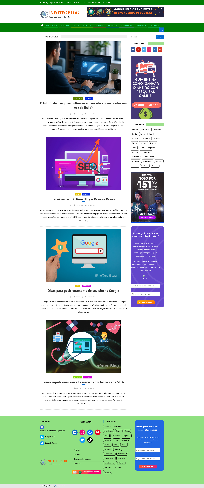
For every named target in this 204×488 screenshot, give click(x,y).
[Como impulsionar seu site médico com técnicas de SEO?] (83, 346)
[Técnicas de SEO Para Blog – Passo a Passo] (83, 163)
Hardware (99, 25)
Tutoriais (153, 25)
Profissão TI (126, 25)
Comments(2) (91, 388)
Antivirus (135, 129)
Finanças (64, 25)
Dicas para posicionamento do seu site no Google (83, 290)
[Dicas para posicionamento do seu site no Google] (83, 255)
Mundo (142, 147)
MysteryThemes (60, 486)
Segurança (135, 161)
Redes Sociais (149, 156)
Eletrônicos (136, 138)
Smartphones (147, 161)
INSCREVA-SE (147, 466)
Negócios (77, 377)
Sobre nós (106, 2)
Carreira (134, 134)
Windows (155, 166)
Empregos (146, 138)
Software (140, 25)
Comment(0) (91, 114)
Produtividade (146, 152)
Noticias (86, 25)
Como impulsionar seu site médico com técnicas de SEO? (83, 382)
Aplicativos (50, 25)
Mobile (134, 147)
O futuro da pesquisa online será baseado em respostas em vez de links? (83, 105)
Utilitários (86, 286)
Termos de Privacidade (91, 2)
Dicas (75, 25)
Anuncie (69, 2)
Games (134, 143)
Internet (111, 25)
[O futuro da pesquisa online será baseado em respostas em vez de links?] (83, 67)
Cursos (142, 134)
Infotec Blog (79, 114)
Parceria (77, 2)
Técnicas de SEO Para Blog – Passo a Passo (83, 199)
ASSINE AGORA (145, 302)
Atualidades (78, 98)
